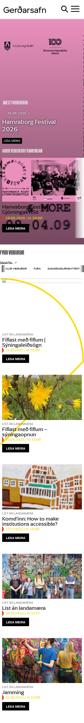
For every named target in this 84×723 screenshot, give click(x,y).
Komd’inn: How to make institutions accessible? (30, 521)
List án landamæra (24, 608)
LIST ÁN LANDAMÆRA (17, 334)
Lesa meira (12, 140)
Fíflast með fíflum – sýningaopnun (24, 431)
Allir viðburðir (16, 268)
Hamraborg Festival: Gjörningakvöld (26, 209)
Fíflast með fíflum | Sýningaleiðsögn (23, 342)
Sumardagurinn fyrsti (64, 268)
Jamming (13, 692)
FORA (37, 268)
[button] (79, 198)
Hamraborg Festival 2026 (29, 125)
